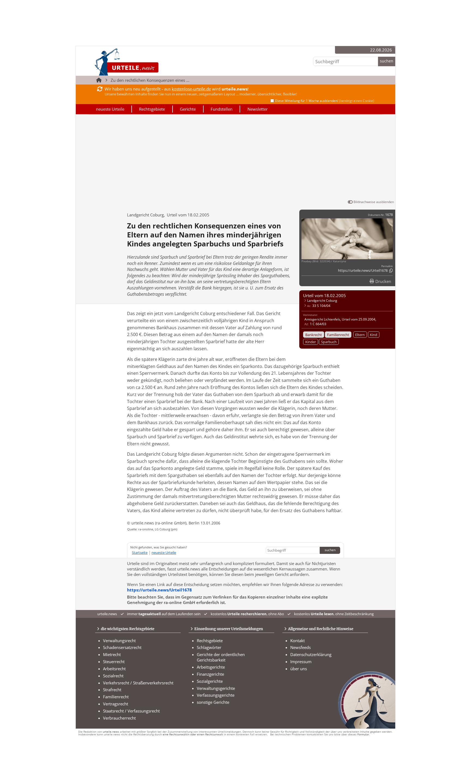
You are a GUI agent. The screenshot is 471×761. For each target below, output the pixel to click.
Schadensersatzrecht (122, 647)
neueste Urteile (110, 109)
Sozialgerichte (210, 681)
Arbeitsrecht (114, 668)
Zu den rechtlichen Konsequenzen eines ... (150, 80)
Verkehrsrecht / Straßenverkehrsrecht (138, 682)
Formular (363, 734)
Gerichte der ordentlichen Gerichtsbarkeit (221, 657)
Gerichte (188, 109)
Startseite (139, 552)
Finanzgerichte (210, 674)
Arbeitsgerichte (211, 667)
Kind (373, 334)
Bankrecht (313, 334)
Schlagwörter (209, 647)
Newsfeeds (300, 647)
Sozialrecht (113, 675)
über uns (298, 668)
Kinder (310, 341)
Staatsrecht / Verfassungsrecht (131, 711)
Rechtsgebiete (152, 109)
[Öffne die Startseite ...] (145, 62)
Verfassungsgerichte (215, 695)
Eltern (360, 334)
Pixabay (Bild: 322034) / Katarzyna (323, 261)
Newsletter (257, 109)
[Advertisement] (235, 158)
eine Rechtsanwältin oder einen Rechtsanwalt (193, 734)
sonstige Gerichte (213, 702)
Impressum (301, 661)
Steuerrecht (114, 661)
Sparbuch (329, 341)
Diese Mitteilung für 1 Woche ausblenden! (324, 100)
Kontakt (297, 640)
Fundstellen (222, 109)
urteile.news (111, 731)
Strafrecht (112, 689)
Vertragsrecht (115, 703)
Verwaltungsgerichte (216, 688)
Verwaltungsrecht (119, 640)
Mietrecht (112, 654)
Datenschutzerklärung (310, 654)
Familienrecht (338, 334)
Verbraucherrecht (119, 718)
